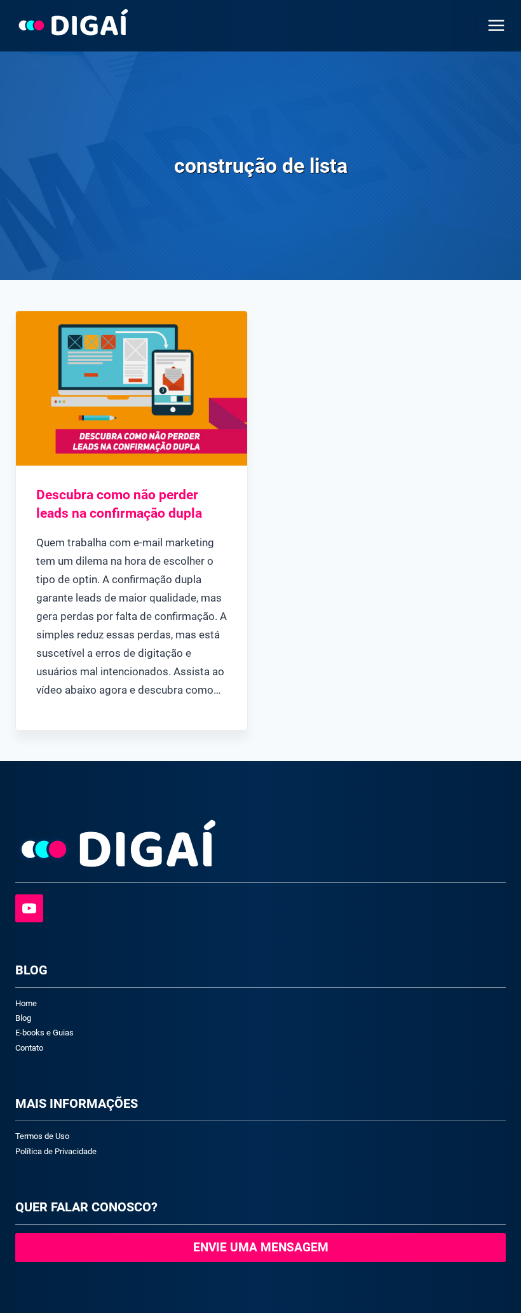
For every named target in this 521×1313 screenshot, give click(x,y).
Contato (29, 1048)
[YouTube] (29, 908)
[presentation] (131, 388)
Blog (23, 1018)
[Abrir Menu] (494, 25)
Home (26, 1003)
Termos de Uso (42, 1136)
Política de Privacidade (56, 1151)
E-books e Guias (44, 1032)
